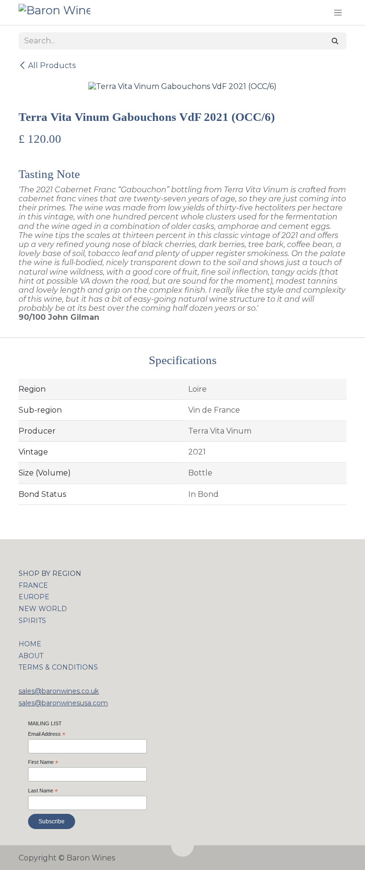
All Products (52, 65)
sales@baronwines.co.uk (59, 691)
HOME (30, 644)
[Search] (335, 40)
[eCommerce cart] (317, 12)
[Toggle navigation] (337, 12)
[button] (182, 845)
